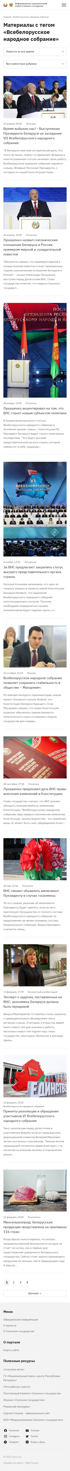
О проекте (9, 1325)
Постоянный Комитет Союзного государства (32, 1393)
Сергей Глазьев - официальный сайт (26, 1413)
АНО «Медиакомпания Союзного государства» (33, 1419)
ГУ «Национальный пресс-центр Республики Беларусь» (31, 1378)
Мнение (31, 672)
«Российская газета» (16, 1386)
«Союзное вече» (13, 1369)
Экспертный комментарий (42, 991)
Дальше (33, 1293)
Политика (31, 234)
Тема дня (31, 123)
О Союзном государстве (18, 1331)
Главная (7, 16)
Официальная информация (20, 1319)
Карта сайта (11, 1350)
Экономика (34, 1216)
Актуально (30, 561)
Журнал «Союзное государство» (24, 1400)
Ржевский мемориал (16, 1406)
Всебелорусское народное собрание (23, 1106)
